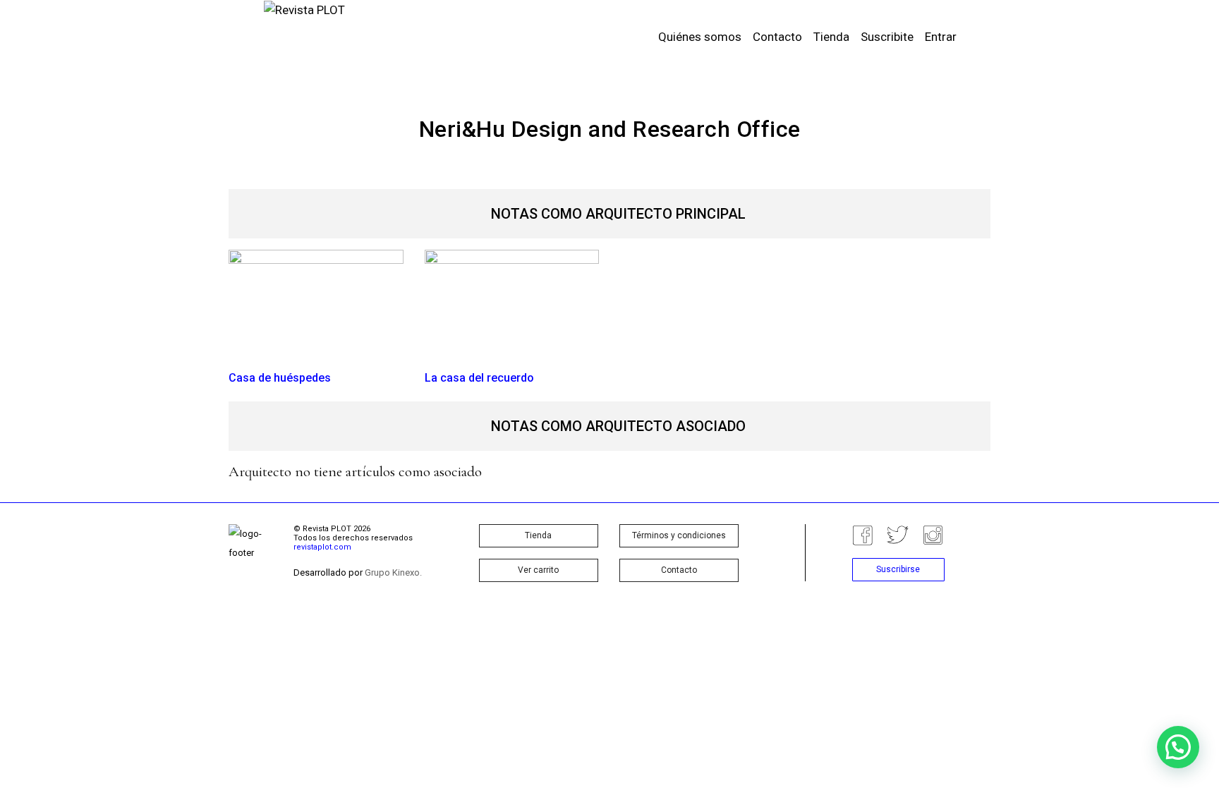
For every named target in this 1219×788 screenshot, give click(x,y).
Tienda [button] (538, 535)
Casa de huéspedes (280, 377)
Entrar (941, 37)
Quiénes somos (699, 37)
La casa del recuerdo (479, 377)
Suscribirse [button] (898, 569)
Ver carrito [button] (538, 570)
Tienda (831, 37)
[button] (1178, 747)
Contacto (777, 37)
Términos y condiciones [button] (679, 535)
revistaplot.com (322, 547)
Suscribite (887, 37)
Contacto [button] (679, 570)
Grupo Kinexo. (393, 572)
